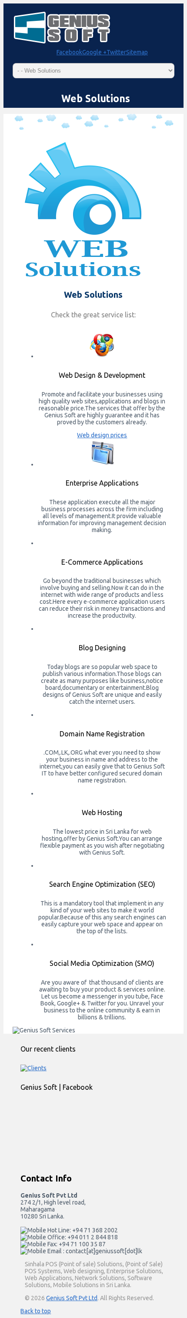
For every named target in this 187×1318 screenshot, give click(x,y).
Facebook (69, 52)
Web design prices (102, 435)
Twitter (116, 52)
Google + (94, 52)
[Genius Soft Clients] (33, 1068)
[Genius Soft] (74, 1124)
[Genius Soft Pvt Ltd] (62, 42)
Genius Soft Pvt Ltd (71, 1298)
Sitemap (137, 52)
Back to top (35, 1311)
